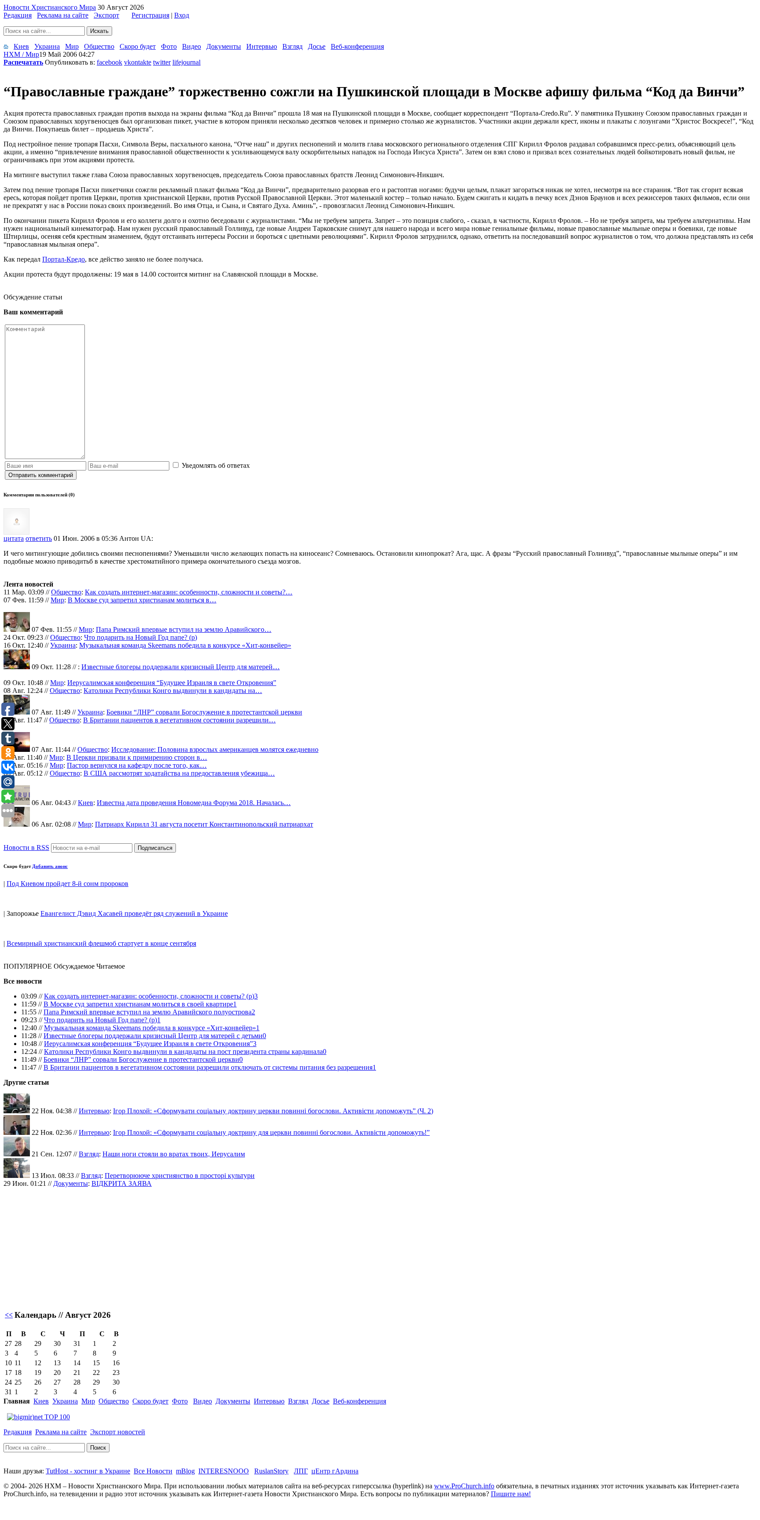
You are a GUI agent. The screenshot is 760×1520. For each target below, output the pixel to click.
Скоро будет (138, 46)
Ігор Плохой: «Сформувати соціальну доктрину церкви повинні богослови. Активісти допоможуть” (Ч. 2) (273, 1111)
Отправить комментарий (40, 475)
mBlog (185, 1471)
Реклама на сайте (62, 15)
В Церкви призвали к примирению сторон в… (136, 757)
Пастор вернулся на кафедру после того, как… (137, 765)
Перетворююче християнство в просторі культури (180, 1175)
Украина (47, 46)
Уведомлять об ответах (216, 465)
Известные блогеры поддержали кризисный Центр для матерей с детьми (153, 1035)
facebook (109, 62)
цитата (14, 538)
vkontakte (137, 62)
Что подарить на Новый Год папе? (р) (140, 637)
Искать (99, 31)
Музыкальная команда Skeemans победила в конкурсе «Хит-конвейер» (185, 645)
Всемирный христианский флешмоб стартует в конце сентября (101, 943)
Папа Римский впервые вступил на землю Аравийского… (183, 629)
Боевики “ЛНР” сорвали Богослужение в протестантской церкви (204, 712)
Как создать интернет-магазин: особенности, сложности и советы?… (188, 592)
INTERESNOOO (223, 1471)
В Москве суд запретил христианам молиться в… (142, 600)
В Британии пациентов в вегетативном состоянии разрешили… (179, 720)
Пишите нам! (511, 1494)
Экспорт (106, 15)
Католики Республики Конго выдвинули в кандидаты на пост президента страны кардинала (183, 1051)
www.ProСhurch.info (464, 1486)
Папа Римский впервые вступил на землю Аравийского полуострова (148, 1012)
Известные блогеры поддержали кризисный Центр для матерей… (180, 667)
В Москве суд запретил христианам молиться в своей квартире (138, 1004)
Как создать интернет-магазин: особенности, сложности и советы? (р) (149, 996)
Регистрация (150, 15)
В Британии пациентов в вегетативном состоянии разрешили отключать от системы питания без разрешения (208, 1067)
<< (9, 1315)
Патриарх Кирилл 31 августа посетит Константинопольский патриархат (204, 824)
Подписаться (155, 848)
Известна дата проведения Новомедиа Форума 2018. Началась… (194, 802)
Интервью (261, 46)
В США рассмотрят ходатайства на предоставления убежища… (179, 773)
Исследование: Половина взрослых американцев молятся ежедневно (214, 749)
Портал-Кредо (63, 259)
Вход (181, 15)
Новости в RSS (26, 847)
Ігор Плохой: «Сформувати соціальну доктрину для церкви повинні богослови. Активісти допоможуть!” (271, 1132)
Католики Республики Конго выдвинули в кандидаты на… (173, 690)
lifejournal (186, 62)
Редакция (18, 15)
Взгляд (292, 46)
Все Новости (153, 1471)
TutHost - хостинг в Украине (88, 1471)
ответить (39, 538)
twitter (162, 62)
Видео (191, 46)
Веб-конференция (357, 46)
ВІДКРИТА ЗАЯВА (121, 1183)
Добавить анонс (50, 866)
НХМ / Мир (21, 54)
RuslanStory (271, 1471)
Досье (316, 46)
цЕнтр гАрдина (334, 1471)
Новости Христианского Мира (50, 7)
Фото (169, 46)
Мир (72, 46)
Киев (21, 46)
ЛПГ (301, 1471)
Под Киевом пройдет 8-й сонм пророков (67, 883)
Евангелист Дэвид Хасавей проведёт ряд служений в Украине (134, 913)
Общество (99, 46)
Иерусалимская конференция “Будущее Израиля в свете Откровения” (171, 682)
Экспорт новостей (117, 1432)
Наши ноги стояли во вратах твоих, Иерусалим (173, 1154)
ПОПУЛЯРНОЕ (28, 966)
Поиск (98, 1447)
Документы (223, 46)
